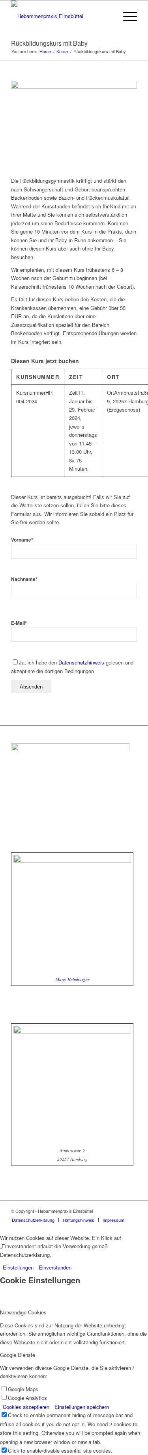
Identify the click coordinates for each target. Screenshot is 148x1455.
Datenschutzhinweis (81, 662)
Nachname (24, 579)
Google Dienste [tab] (17, 1354)
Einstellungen (18, 1267)
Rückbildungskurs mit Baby (49, 43)
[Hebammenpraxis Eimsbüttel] (61, 16)
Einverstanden (55, 1267)
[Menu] (126, 16)
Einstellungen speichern (81, 1406)
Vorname (22, 539)
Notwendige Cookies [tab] (23, 1312)
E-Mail (19, 623)
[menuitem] (126, 16)
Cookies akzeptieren (26, 1406)
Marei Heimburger (72, 979)
